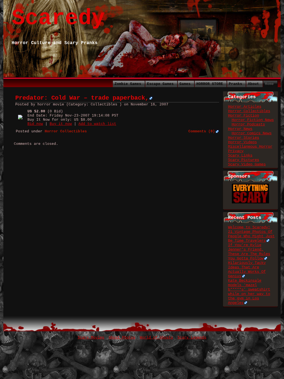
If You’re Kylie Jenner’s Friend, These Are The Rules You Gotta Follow (249, 252)
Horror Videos (242, 142)
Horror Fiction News (253, 120)
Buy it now (61, 124)
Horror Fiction (243, 115)
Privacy (236, 151)
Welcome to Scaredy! (249, 227)
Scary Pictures (243, 160)
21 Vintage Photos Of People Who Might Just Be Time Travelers (251, 236)
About (253, 84)
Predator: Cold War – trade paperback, (82, 98)
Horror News (240, 129)
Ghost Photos (122, 337)
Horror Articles (244, 106)
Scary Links (240, 155)
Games (185, 84)
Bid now (35, 124)
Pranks (235, 84)
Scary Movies (91, 337)
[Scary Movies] (250, 186)
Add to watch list (97, 124)
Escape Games (160, 84)
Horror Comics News (252, 133)
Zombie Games (128, 84)
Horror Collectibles (249, 111)
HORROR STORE (209, 84)
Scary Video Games (247, 164)
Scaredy (58, 18)
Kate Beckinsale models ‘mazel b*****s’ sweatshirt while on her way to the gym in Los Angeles (249, 291)
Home (269, 84)
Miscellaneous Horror (250, 146)
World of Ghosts (156, 337)
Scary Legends (192, 337)
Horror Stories (243, 137)
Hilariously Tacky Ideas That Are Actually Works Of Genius (247, 269)
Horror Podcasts (248, 124)
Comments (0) (201, 131)
